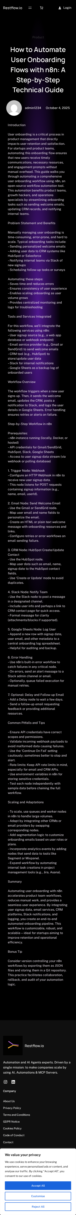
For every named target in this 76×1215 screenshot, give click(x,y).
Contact (8, 1142)
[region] (38, 1181)
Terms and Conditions (16, 1114)
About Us (9, 1101)
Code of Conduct (13, 1135)
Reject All (38, 1206)
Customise (38, 1196)
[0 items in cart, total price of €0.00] (41, 8)
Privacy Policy (12, 1108)
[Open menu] (30, 7)
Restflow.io (12, 7)
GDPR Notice (11, 1121)
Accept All (38, 1185)
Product (38, 37)
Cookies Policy (12, 1128)
